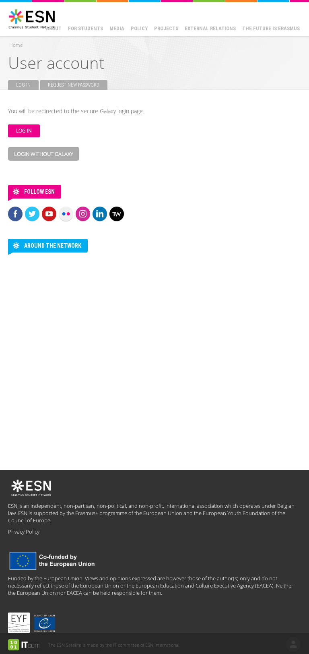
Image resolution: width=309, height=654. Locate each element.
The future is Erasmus (271, 28)
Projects (166, 28)
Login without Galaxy (43, 153)
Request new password (73, 85)
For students (85, 28)
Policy (139, 28)
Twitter (32, 214)
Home (16, 44)
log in (293, 644)
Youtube (49, 214)
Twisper (116, 214)
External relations (210, 28)
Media (116, 28)
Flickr (66, 214)
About (54, 28)
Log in (27, 85)
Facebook (15, 214)
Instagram (83, 214)
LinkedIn (100, 214)
